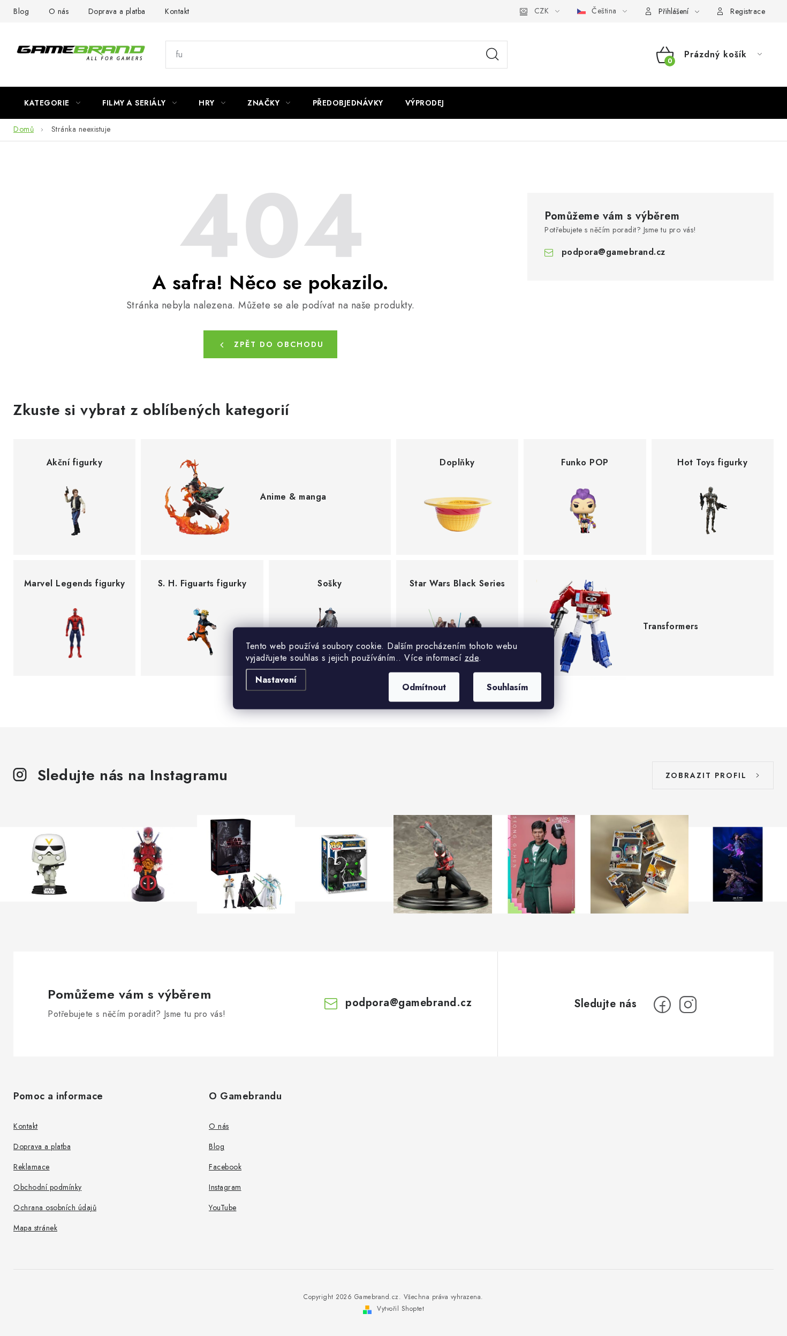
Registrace (747, 11)
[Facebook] (662, 1004)
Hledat (493, 55)
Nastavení (276, 679)
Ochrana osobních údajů (54, 1207)
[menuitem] (52, 103)
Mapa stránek (35, 1227)
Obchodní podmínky (47, 1187)
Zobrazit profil (706, 775)
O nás (59, 11)
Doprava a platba (117, 11)
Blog (21, 11)
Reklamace (31, 1166)
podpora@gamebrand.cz (613, 252)
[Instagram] (688, 1004)
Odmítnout (424, 687)
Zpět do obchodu (279, 344)
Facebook (225, 1166)
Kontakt (177, 11)
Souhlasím (507, 687)
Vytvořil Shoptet (400, 1309)
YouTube (223, 1207)
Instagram (225, 1187)
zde (472, 657)
